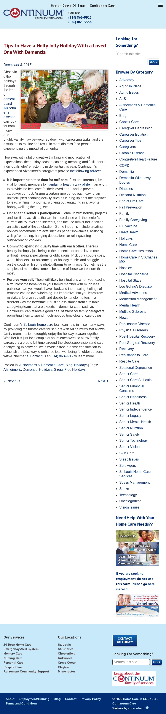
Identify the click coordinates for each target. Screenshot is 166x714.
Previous (13, 381)
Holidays (81, 365)
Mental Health (129, 305)
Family (124, 213)
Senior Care (128, 374)
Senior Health (129, 403)
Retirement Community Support (26, 671)
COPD (124, 165)
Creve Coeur (67, 662)
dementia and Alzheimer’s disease (9, 108)
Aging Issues (129, 92)
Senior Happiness (132, 397)
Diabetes (126, 189)
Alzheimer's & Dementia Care (41, 365)
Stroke (124, 489)
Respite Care (129, 361)
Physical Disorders (133, 330)
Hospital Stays (130, 280)
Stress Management (134, 482)
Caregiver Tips (130, 140)
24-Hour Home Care (17, 644)
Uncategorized (130, 501)
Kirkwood (65, 658)
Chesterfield (66, 653)
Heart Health (128, 232)
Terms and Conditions (22, 703)
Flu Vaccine (128, 226)
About (10, 699)
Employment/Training (34, 699)
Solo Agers (127, 465)
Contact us (38, 356)
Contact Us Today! (125, 640)
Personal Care (13, 662)
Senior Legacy (130, 415)
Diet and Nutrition (132, 195)
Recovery (126, 349)
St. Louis (64, 644)
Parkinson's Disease (134, 324)
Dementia (30, 369)
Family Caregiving (133, 220)
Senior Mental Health (135, 422)
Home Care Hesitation (136, 251)
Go (152, 62)
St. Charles (65, 649)
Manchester (66, 671)
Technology (128, 495)
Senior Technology (133, 440)
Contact (71, 699)
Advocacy (126, 80)
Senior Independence (135, 409)
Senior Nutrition (131, 428)
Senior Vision (129, 447)
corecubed (136, 708)
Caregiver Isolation (133, 134)
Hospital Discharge (133, 274)
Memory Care (12, 653)
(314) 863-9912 (80, 17)
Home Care (128, 245)
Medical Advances (133, 293)
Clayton (63, 667)
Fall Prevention (130, 207)
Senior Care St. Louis (135, 380)
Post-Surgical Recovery (137, 343)
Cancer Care (129, 122)
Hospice (125, 268)
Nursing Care (12, 658)
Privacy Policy (91, 699)
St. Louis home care (38, 324)
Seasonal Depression (135, 367)
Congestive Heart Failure (138, 159)
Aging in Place (130, 86)
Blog (68, 365)
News (123, 317)
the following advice (85, 171)
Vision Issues (129, 507)
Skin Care (126, 453)
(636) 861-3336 (80, 22)
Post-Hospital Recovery (137, 336)
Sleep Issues (129, 459)
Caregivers (127, 147)
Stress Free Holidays (70, 369)
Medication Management (137, 299)
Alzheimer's (12, 369)
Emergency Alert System (20, 649)
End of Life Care (131, 201)
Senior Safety (129, 434)
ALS (122, 99)
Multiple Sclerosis (132, 311)
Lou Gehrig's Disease (135, 286)
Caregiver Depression (135, 128)
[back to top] (147, 707)
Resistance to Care (133, 355)
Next (102, 381)
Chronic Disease (132, 153)
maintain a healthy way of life (68, 184)
